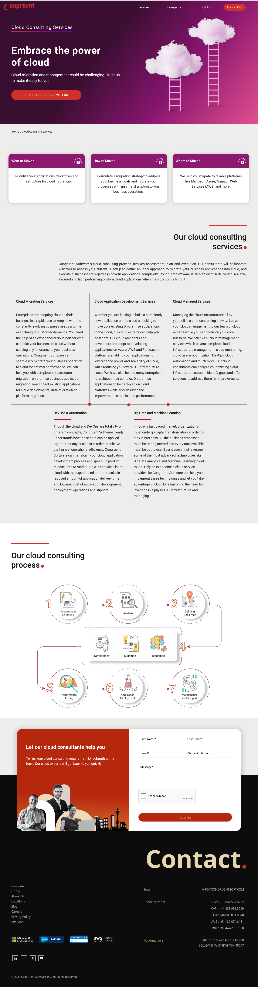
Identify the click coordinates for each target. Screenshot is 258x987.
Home (15, 891)
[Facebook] (24, 958)
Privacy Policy (21, 917)
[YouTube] (41, 958)
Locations (18, 901)
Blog (14, 906)
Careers (16, 911)
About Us (18, 896)
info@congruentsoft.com (223, 889)
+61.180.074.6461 (231, 921)
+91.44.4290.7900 (231, 928)
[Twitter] (33, 958)
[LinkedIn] (15, 958)
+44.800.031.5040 (231, 915)
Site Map (17, 922)
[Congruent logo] (54, 7)
